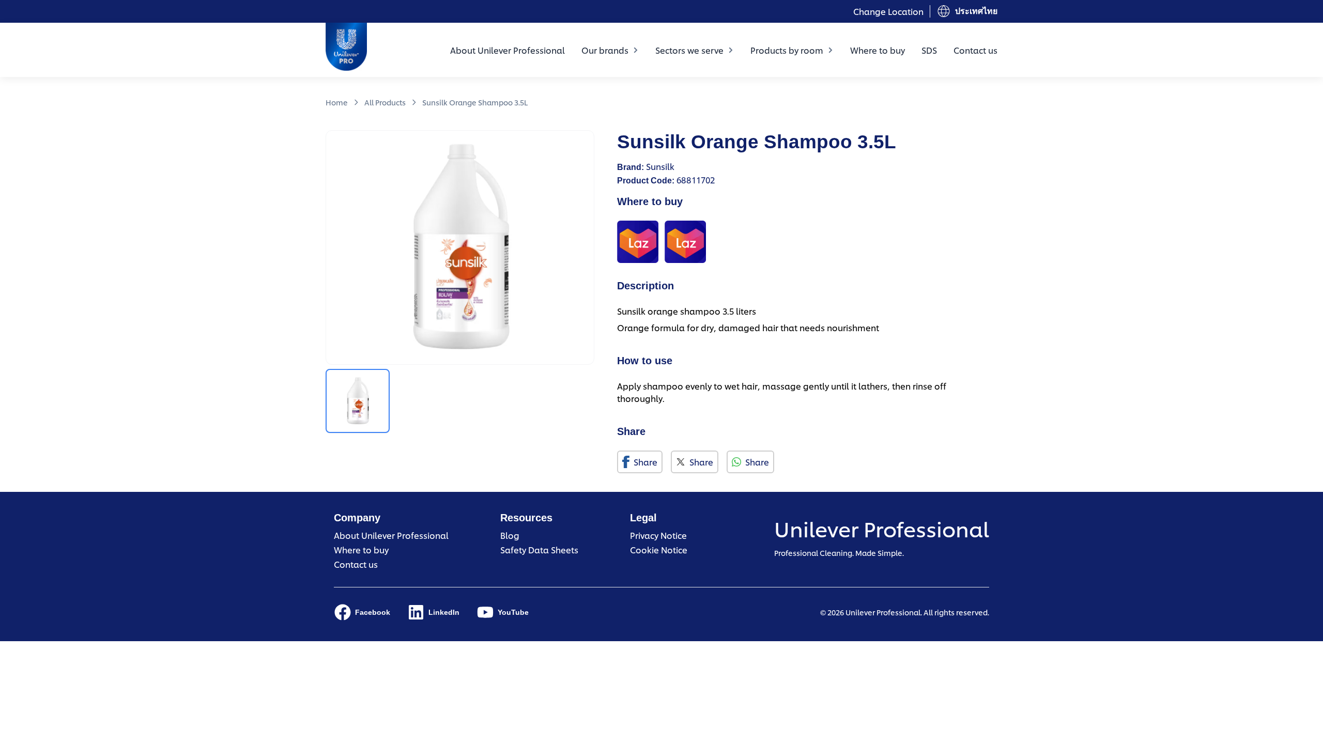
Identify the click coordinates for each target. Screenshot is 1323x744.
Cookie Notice (658, 549)
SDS (929, 50)
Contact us (975, 50)
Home (337, 102)
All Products (385, 102)
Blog (509, 535)
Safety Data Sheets (539, 549)
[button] (358, 401)
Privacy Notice (658, 535)
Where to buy (877, 50)
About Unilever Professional (507, 50)
